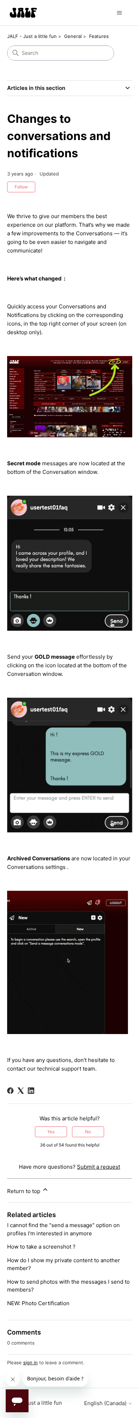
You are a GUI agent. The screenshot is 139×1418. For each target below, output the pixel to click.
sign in (30, 1362)
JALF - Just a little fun (32, 36)
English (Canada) (106, 1403)
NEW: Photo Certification (38, 1303)
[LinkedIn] (31, 1090)
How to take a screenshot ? (41, 1246)
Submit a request (98, 1166)
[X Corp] (20, 1090)
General (73, 36)
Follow (21, 186)
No (88, 1131)
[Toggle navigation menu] (119, 13)
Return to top (24, 1191)
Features (99, 36)
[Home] (23, 12)
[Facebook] (10, 1090)
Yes (51, 1131)
